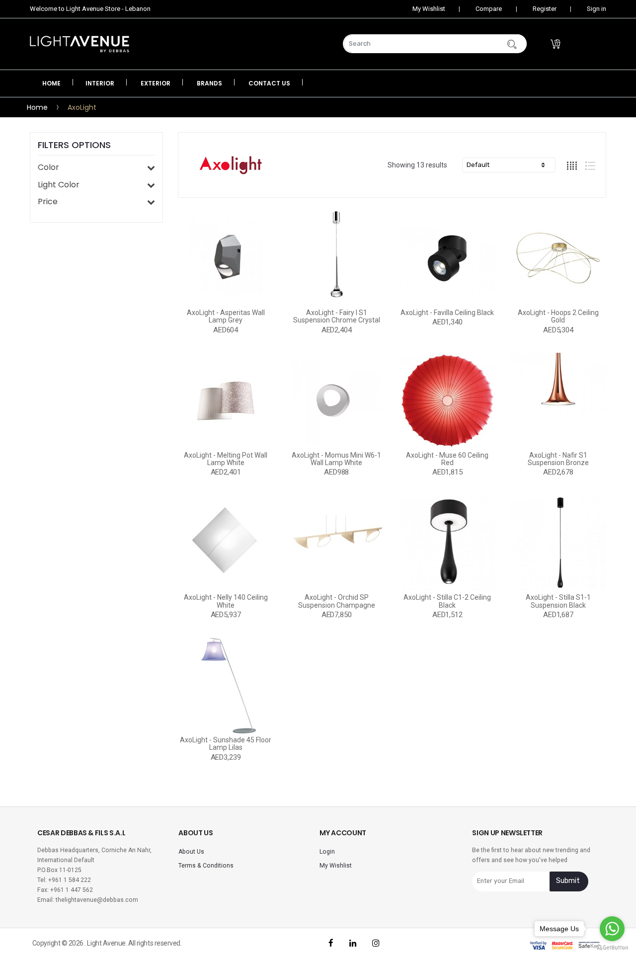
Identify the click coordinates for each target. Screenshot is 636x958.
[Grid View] (572, 165)
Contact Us (269, 83)
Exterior (155, 83)
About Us (191, 851)
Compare (488, 8)
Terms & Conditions (206, 865)
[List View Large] (590, 165)
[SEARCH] (499, 43)
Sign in (595, 8)
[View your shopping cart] (582, 44)
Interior (99, 83)
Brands (209, 83)
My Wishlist (428, 8)
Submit (568, 881)
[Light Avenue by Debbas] (81, 44)
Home (51, 83)
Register (543, 8)
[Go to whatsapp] (612, 928)
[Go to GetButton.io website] (612, 948)
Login (327, 851)
